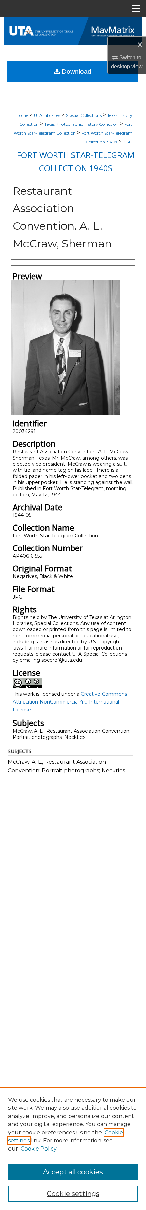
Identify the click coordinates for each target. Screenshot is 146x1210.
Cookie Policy (39, 1148)
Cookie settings (73, 1194)
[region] (73, 1148)
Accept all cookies (73, 1172)
